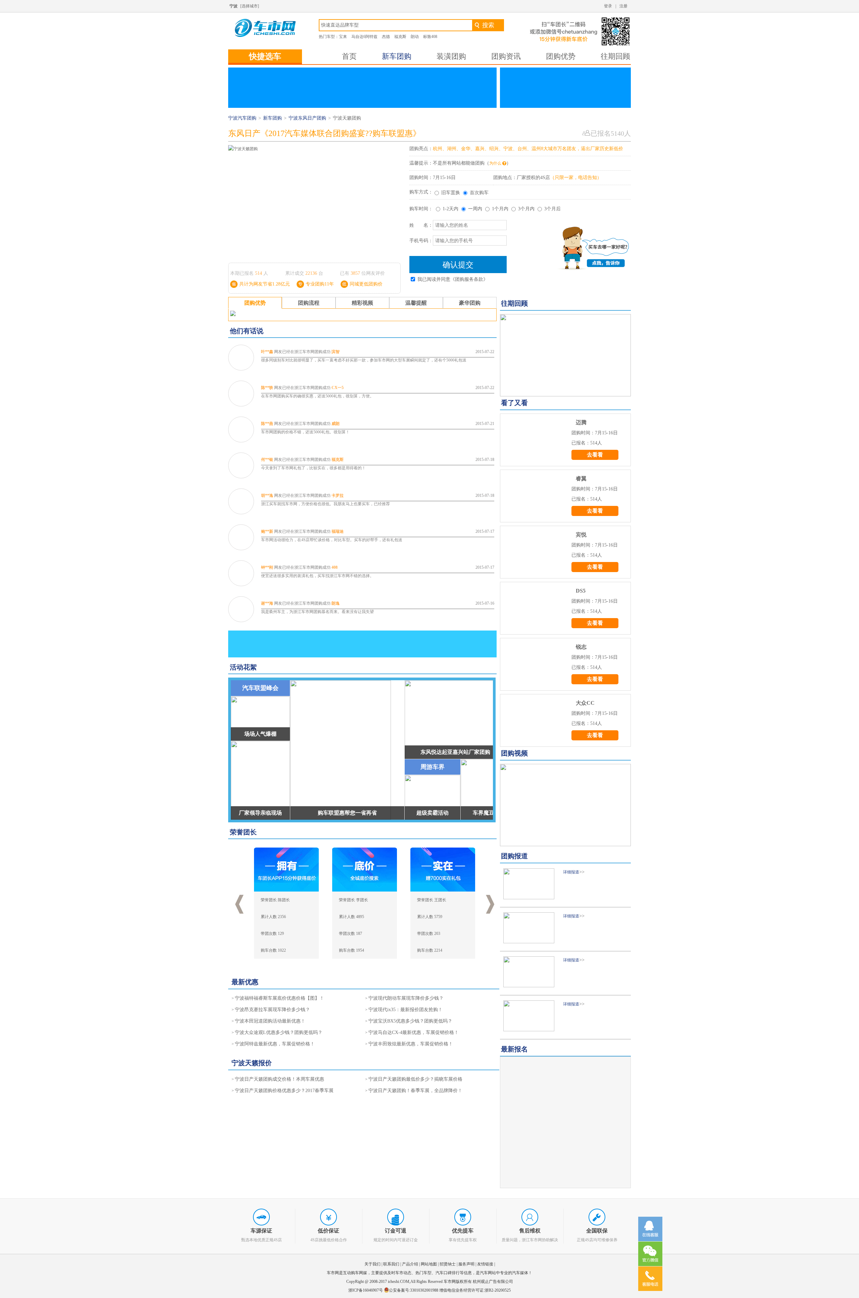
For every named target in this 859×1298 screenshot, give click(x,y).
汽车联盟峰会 (260, 688)
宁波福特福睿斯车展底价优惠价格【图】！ (279, 998)
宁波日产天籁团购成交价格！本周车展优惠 (279, 1079)
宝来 (343, 36)
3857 (355, 273)
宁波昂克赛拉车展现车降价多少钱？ (272, 1009)
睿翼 (581, 478)
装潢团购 (451, 56)
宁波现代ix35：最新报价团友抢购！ (405, 1009)
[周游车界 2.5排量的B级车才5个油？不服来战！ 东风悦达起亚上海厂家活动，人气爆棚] (565, 805)
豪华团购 (470, 303)
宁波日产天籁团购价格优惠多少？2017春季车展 (284, 1090)
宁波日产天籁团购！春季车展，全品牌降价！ (415, 1090)
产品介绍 (410, 1264)
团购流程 (308, 303)
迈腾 (581, 422)
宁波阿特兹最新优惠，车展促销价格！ (275, 1043)
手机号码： (421, 240)
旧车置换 (450, 192)
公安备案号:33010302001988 (413, 1290)
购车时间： (421, 208)
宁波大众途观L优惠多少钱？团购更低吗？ (278, 1032)
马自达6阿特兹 (364, 36)
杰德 (386, 36)
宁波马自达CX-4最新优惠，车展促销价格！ (413, 1032)
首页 (349, 56)
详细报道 (571, 872)
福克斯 (400, 36)
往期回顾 (615, 56)
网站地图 (429, 1264)
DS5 (581, 591)
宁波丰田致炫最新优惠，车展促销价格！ (410, 1043)
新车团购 (396, 56)
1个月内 (500, 208)
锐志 (581, 647)
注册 (623, 6)
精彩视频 (362, 303)
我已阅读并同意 (452, 279)
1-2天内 (450, 208)
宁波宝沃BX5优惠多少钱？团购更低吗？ (410, 1021)
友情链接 (485, 1264)
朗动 (415, 36)
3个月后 (552, 208)
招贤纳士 (448, 1264)
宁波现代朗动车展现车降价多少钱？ (406, 998)
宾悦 (581, 534)
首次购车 (479, 192)
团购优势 (560, 56)
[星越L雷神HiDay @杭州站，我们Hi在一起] (565, 355)
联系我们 (391, 1264)
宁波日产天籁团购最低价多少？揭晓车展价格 (415, 1079)
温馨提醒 (416, 303)
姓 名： (421, 225)
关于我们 (372, 1264)
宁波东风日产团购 (307, 118)
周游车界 (432, 767)
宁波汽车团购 (242, 118)
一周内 (475, 208)
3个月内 (526, 208)
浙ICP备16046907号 (366, 1290)
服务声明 (466, 1264)
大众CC (585, 703)
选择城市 (250, 6)
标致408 (430, 36)
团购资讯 (506, 56)
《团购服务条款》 (469, 279)
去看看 (595, 455)
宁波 (234, 6)
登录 (608, 6)
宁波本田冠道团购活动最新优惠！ (270, 1021)
